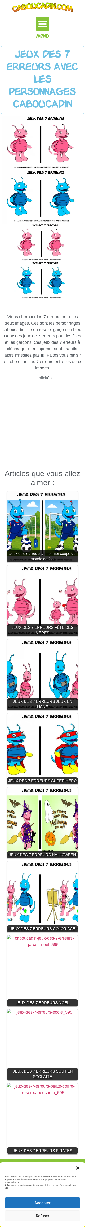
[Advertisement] (42, 424)
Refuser (42, 1215)
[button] (78, 1168)
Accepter (42, 1202)
